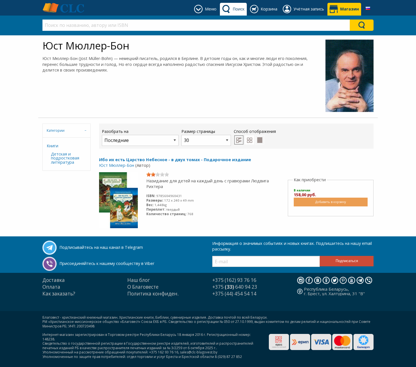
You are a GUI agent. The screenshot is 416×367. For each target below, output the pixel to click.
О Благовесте (142, 287)
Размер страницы (198, 131)
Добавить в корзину (330, 202)
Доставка (53, 280)
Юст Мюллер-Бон (116, 165)
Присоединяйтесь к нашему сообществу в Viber (106, 263)
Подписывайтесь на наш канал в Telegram (101, 247)
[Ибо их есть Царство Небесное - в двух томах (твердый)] (118, 199)
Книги (52, 145)
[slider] (157, 174)
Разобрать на (115, 131)
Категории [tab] (56, 130)
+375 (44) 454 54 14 (234, 293)
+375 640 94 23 (234, 287)
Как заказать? (58, 293)
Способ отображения (255, 131)
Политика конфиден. (153, 293)
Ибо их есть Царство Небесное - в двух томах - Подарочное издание (175, 159)
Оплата (51, 287)
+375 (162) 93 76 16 (234, 280)
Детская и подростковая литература (65, 158)
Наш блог (138, 280)
